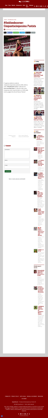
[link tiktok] (45, 6)
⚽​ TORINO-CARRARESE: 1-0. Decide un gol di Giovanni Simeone (41, 175)
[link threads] (29, 413)
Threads (28, 32)
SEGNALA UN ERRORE (32, 396)
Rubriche (13, 5)
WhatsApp (16, 32)
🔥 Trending (36, 61)
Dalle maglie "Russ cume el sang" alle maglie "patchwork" (40, 194)
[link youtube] (41, 6)
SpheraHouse (26, 415)
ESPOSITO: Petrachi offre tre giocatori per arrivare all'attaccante (41, 289)
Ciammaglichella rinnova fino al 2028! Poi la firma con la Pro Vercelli (40, 273)
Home (6, 5)
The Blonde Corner (12, 19)
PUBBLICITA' (7, 396)
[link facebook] (37, 6)
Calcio (24, 5)
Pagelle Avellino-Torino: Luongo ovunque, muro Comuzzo (41, 211)
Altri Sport (27, 6)
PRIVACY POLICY (15, 396)
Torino (9, 5)
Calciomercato (19, 5)
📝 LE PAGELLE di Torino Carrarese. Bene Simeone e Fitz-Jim (41, 163)
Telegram (22, 32)
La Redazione (8, 29)
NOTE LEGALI (23, 396)
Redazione (31, 5)
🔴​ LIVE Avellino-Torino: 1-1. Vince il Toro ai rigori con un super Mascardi (41, 231)
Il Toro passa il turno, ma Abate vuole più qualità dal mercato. (41, 150)
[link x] (35, 6)
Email (34, 32)
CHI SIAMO (24, 398)
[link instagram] (39, 6)
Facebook (10, 32)
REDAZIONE (40, 396)
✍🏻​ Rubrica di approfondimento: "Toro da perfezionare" (40, 137)
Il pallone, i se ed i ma (41, 250)
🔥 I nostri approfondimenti (37, 131)
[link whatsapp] (43, 6)
